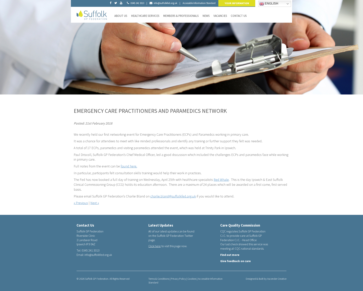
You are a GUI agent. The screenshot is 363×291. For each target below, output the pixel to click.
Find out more (229, 255)
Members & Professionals (181, 16)
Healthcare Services (145, 16)
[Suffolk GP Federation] (92, 14)
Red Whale (221, 179)
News (206, 16)
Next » (94, 203)
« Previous (81, 203)
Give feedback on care (235, 261)
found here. (129, 166)
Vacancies (220, 16)
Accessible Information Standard (199, 3)
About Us (120, 16)
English (271, 3)
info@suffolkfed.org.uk (165, 3)
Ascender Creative (276, 278)
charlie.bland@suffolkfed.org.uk (173, 196)
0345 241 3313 (137, 3)
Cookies (192, 278)
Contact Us (239, 16)
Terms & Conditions (158, 278)
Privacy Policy (178, 278)
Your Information (237, 3)
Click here (154, 246)
